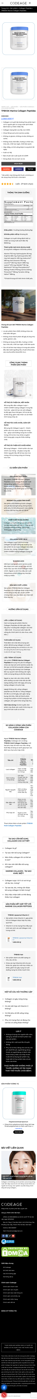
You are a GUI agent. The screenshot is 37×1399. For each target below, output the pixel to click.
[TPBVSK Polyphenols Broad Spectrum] (18, 1103)
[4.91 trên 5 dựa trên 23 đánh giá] (18, 116)
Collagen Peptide (25, 8)
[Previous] (3, 63)
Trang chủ (5, 8)
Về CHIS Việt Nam (8, 1270)
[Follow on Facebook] (3, 1235)
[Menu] (2, 3)
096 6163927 (12, 1228)
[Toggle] (3, 848)
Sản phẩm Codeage (27, 106)
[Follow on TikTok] (9, 1235)
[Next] (8, 63)
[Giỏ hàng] (30, 3)
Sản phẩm (14, 8)
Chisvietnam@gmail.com (14, 1231)
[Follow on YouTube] (13, 1235)
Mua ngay (18, 163)
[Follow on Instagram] (6, 1235)
